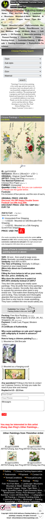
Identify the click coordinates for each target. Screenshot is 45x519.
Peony (22, 28)
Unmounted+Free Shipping (16, 218)
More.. (26, 13)
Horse (27, 19)
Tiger (34, 19)
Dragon (19, 19)
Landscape (27, 484)
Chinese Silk (26, 37)
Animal (11, 19)
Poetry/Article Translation (29, 502)
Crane (17, 31)
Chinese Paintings (9, 117)
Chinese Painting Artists (28, 497)
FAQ (36, 481)
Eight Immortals (32, 25)
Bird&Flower (12, 28)
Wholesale (27, 499)
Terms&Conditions (14, 478)
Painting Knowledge (17, 43)
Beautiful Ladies (16, 25)
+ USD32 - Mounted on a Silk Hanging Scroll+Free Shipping (20, 226)
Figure (4, 25)
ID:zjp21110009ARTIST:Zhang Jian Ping (12, 448)
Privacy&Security (34, 478)
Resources (13, 481)
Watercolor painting (32, 34)
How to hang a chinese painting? (19, 338)
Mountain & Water (23, 16)
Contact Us (37, 474)
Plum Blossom (33, 28)
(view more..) (28, 108)
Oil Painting (16, 34)
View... (21, 333)
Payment (24, 474)
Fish (11, 13)
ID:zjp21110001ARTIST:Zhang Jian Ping (12, 464)
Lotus (38, 493)
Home (4, 13)
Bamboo (9, 31)
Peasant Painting (9, 37)
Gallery (8, 471)
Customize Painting (26, 40)
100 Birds (26, 31)
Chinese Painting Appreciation (28, 471)
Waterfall (36, 16)
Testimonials (10, 474)
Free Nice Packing (22, 315)
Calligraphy (37, 495)
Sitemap (26, 481)
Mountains (9, 16)
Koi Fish (18, 13)
